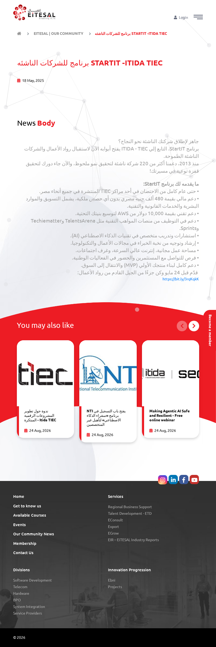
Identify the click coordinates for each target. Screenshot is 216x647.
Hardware (21, 593)
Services (115, 496)
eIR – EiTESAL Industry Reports (133, 540)
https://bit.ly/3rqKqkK (181, 279)
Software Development (32, 580)
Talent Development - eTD (130, 513)
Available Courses (29, 515)
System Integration (29, 607)
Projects (115, 587)
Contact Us (23, 552)
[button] (198, 17)
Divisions (21, 570)
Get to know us (27, 506)
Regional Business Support (130, 507)
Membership (24, 543)
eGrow (113, 533)
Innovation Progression (129, 570)
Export (113, 527)
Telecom (20, 587)
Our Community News (33, 534)
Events (19, 524)
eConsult (115, 520)
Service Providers (27, 613)
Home (18, 496)
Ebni (111, 580)
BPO (17, 600)
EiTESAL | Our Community (58, 33)
